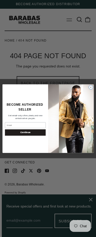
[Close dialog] (91, 87)
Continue (25, 132)
